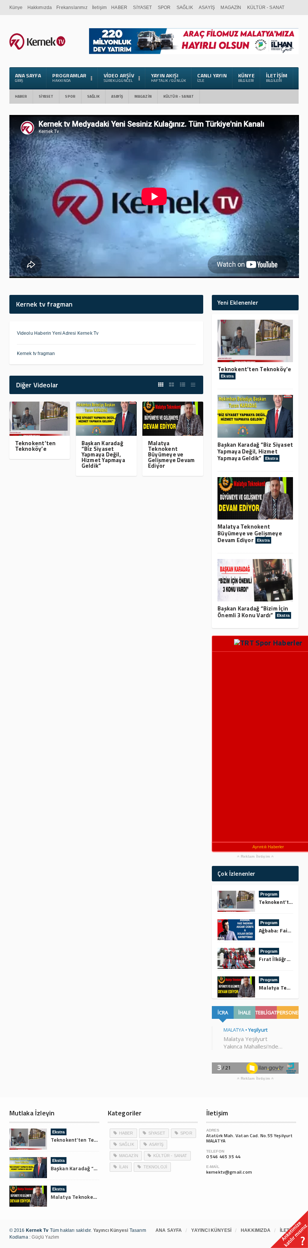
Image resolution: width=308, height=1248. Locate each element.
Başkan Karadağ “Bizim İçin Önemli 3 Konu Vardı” (252, 611)
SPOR (164, 7)
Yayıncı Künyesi (211, 1230)
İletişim (99, 7)
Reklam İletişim (255, 856)
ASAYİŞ (207, 7)
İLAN (123, 1167)
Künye (16, 7)
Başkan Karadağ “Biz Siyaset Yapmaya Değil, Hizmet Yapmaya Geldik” (103, 454)
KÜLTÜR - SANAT (266, 7)
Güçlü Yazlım (45, 1237)
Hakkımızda (39, 7)
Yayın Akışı (168, 77)
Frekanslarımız (72, 7)
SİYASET (142, 7)
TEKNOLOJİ (155, 1167)
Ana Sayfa (28, 77)
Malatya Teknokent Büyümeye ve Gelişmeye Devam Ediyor (171, 454)
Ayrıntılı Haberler (268, 847)
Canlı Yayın (211, 77)
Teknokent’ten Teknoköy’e (35, 446)
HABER (119, 7)
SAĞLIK (185, 7)
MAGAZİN (230, 7)
